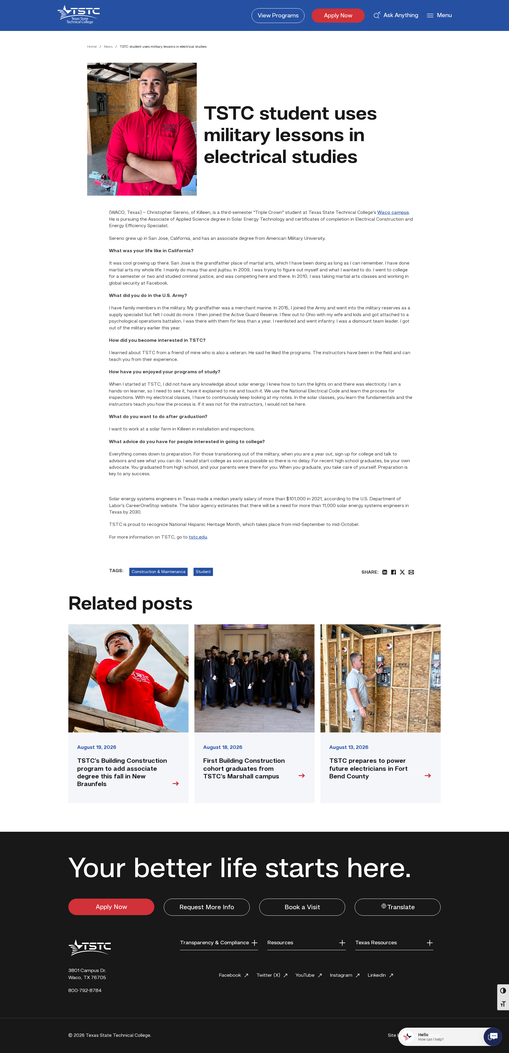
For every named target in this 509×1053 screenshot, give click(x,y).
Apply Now (338, 16)
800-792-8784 (85, 990)
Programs (278, 16)
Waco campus (393, 212)
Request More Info (206, 907)
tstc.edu (198, 537)
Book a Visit (302, 907)
